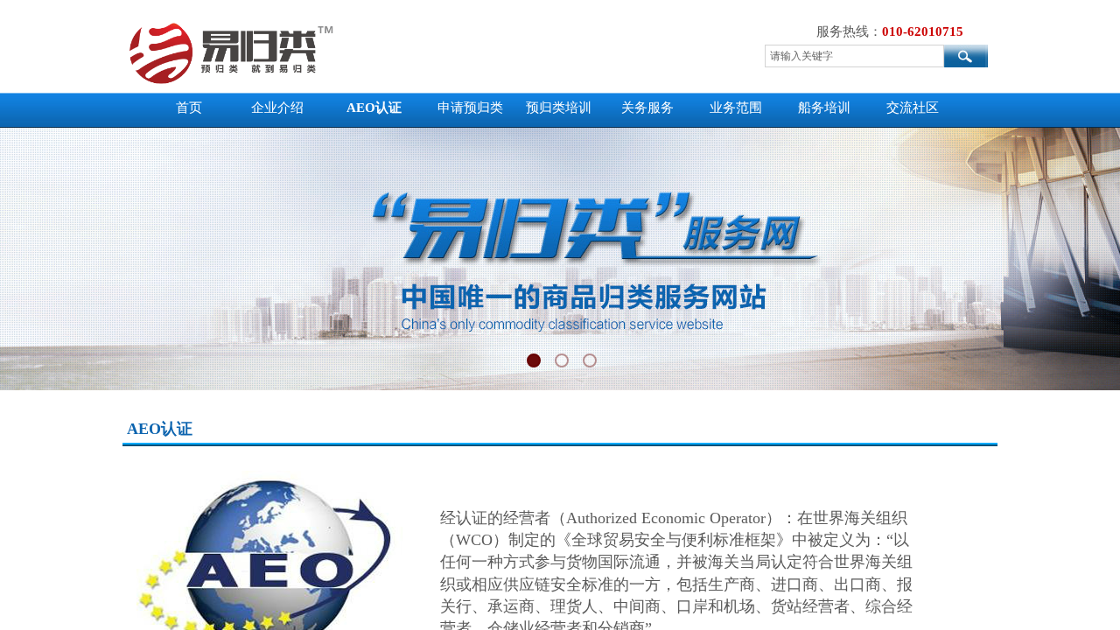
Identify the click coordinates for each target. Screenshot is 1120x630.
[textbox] (854, 56)
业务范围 (736, 108)
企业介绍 (277, 108)
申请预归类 (470, 108)
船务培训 (824, 108)
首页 (189, 108)
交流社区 (912, 108)
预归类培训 (559, 108)
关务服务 (647, 108)
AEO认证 (374, 108)
